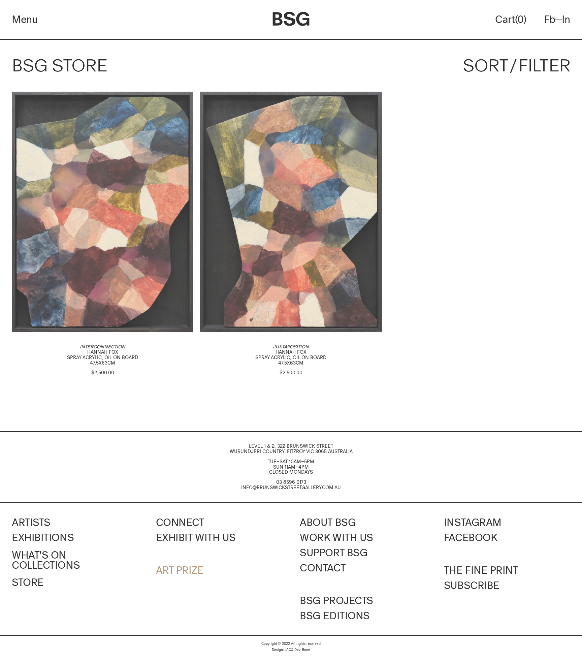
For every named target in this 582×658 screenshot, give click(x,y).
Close (216, 246)
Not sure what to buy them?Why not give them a (291, 402)
